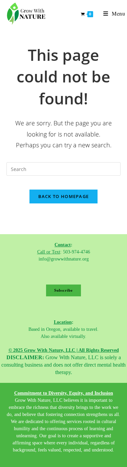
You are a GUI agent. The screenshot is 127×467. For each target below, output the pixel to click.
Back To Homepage (63, 196)
